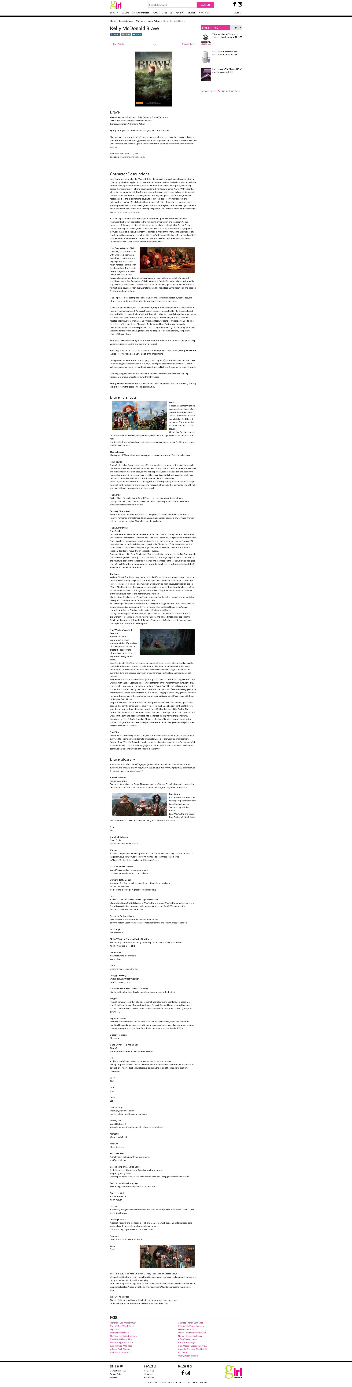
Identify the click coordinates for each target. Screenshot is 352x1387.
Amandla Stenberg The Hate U (192, 1349)
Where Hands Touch (187, 1329)
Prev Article (118, 44)
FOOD (155, 12)
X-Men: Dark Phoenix (120, 1349)
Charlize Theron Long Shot (190, 1322)
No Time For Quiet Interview (123, 1336)
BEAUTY (114, 12)
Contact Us (149, 1371)
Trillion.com (179, 1382)
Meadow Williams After (121, 1339)
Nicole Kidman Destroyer (190, 1336)
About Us (148, 1374)
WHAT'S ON (204, 12)
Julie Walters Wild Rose (121, 1345)
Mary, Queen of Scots (188, 1355)
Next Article (188, 44)
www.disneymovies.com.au (132, 156)
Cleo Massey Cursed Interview (192, 1345)
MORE (237, 27)
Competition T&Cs (118, 1371)
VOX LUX (182, 1352)
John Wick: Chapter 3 (120, 1352)
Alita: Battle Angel (186, 1342)
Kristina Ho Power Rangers (191, 1326)
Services (113, 1377)
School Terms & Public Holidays (220, 90)
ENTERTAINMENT (140, 12)
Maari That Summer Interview (192, 1332)
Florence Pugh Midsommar (123, 1322)
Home (113, 21)
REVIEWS (180, 12)
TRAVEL (191, 12)
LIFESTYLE (167, 12)
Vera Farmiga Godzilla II (121, 1342)
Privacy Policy (116, 1374)
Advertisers (149, 1377)
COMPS (125, 12)
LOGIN (236, 12)
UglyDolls (114, 1329)
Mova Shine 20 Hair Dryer (122, 1326)
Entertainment (126, 21)
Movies (139, 21)
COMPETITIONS (210, 28)
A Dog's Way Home (187, 1339)
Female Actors (153, 21)
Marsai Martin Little (119, 1332)
